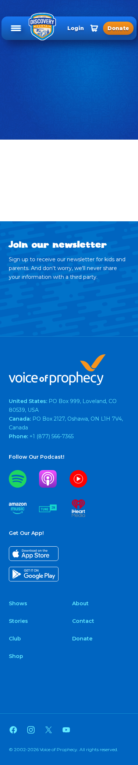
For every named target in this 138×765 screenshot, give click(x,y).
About (80, 603)
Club (15, 638)
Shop (16, 656)
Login (75, 28)
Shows (18, 603)
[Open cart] (94, 28)
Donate (82, 638)
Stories (18, 621)
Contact (83, 621)
